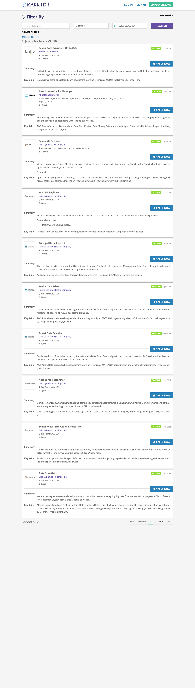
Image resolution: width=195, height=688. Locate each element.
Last (169, 521)
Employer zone (161, 4)
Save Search (166, 15)
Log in (128, 4)
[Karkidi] (36, 5)
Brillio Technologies (49, 51)
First (132, 521)
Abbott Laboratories (49, 94)
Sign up (142, 4)
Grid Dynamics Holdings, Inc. (53, 144)
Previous (142, 521)
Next (161, 521)
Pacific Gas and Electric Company (55, 246)
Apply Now (162, 63)
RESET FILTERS (31, 37)
